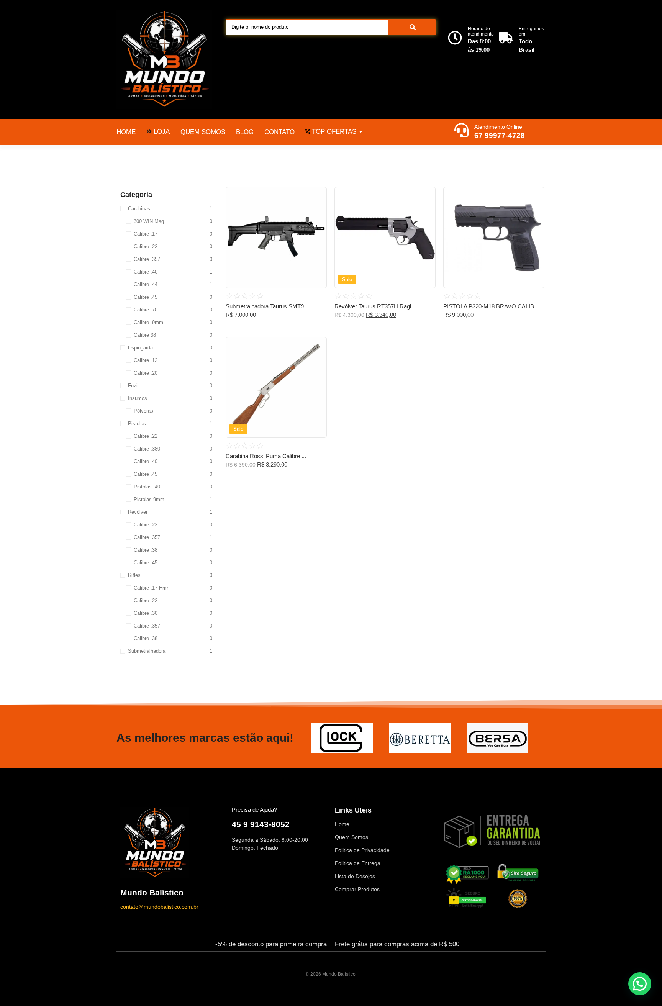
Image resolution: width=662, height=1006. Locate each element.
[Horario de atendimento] (455, 39)
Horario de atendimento (481, 31)
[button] (639, 983)
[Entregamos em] (506, 39)
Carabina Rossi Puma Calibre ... (266, 456)
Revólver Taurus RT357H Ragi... (375, 306)
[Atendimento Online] (461, 131)
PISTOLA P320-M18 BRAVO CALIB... (491, 306)
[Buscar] (412, 27)
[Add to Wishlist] (318, 195)
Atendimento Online (498, 127)
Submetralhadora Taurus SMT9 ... (268, 306)
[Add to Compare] (318, 210)
